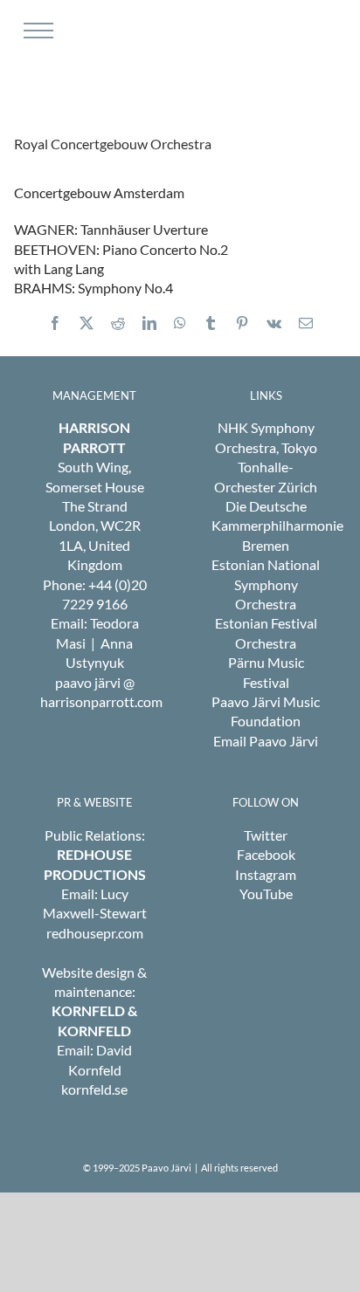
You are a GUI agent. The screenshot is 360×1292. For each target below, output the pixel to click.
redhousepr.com (94, 932)
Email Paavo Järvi (265, 740)
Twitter (265, 835)
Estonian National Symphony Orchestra (265, 584)
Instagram (265, 874)
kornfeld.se (94, 1089)
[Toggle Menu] (36, 30)
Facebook (266, 854)
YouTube (266, 893)
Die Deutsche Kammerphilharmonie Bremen (277, 525)
